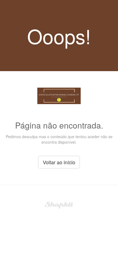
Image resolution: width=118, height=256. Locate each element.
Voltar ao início (59, 162)
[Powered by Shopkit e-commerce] (59, 204)
